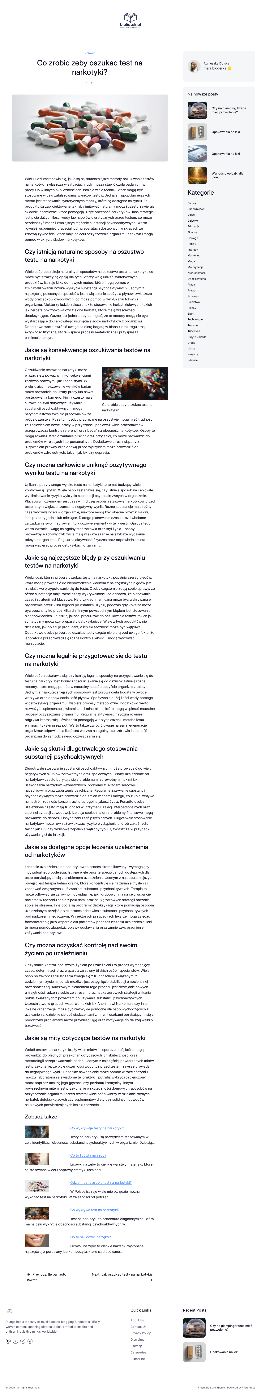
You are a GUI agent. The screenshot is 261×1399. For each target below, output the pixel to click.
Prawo (191, 290)
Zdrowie (90, 53)
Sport (191, 313)
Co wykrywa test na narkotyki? (94, 1210)
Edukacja (193, 226)
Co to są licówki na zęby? (90, 1237)
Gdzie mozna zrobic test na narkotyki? (101, 1182)
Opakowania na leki (226, 132)
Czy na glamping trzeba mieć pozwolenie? (229, 110)
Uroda (191, 342)
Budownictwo (196, 208)
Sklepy (192, 307)
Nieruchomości (197, 272)
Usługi (191, 348)
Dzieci (191, 214)
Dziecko (193, 220)
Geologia (193, 238)
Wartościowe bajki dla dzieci (227, 175)
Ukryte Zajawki (197, 337)
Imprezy (193, 249)
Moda (191, 261)
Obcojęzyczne (197, 278)
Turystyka (194, 331)
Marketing (194, 255)
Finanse (192, 232)
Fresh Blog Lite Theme (211, 1387)
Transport (194, 325)
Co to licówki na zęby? (88, 1155)
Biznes (192, 203)
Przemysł (193, 296)
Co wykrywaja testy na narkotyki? (97, 1128)
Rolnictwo (194, 301)
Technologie (195, 319)
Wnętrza (193, 354)
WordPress (248, 1387)
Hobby (192, 243)
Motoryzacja (195, 267)
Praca (191, 284)
